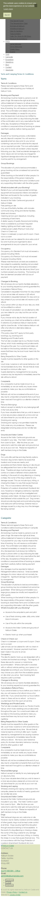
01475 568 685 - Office (10, 871)
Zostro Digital (15, 895)
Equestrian (9, 60)
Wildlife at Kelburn (17, 29)
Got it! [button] (7, 15)
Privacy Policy (12, 892)
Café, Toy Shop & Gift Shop (20, 36)
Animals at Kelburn (17, 26)
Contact (8, 67)
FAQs (7, 41)
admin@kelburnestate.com (12, 876)
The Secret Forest (16, 21)
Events (12, 52)
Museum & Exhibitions (18, 39)
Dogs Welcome (16, 47)
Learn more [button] (8, 9)
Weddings (9, 62)
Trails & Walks (15, 34)
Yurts (7, 54)
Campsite (9, 57)
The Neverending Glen (19, 23)
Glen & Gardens (16, 31)
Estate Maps (14, 49)
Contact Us (23, 892)
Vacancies (9, 70)
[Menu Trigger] (36, 5)
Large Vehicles (15, 44)
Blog (7, 65)
